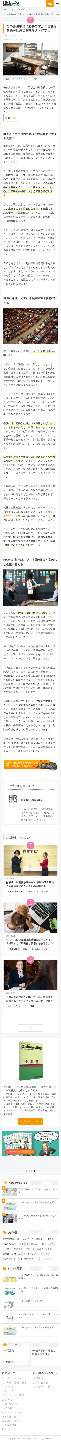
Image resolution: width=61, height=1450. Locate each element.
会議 (7, 79)
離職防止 (40, 1239)
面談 (32, 1006)
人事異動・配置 (10, 1421)
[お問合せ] (50, 3)
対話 (25, 949)
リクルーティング (12, 1412)
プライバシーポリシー (45, 1387)
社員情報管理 (9, 1425)
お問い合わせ (40, 1382)
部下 (44, 1244)
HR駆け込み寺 (9, 1244)
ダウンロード (30, 1121)
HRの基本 (7, 1408)
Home (4, 9)
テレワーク (28, 1239)
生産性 (29, 891)
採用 (45, 1254)
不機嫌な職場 (13, 949)
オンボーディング (29, 1259)
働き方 (51, 1239)
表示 (13, 118)
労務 (28, 1249)
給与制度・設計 (10, 1416)
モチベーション (10, 1259)
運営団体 (8, 1362)
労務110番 (7, 1399)
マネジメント (46, 1259)
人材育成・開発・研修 (14, 1382)
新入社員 (18, 1249)
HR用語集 (8, 1350)
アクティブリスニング (17, 1006)
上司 (51, 1244)
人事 (21, 1244)
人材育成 (16, 1254)
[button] (5, 1151)
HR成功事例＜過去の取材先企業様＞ (43, 1352)
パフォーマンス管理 (17, 9)
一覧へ (31, 1028)
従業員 (6, 1254)
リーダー (7, 1249)
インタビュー (42, 891)
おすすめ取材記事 (15, 891)
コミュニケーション (21, 79)
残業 (35, 79)
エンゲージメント (31, 1254)
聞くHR (6, 1429)
